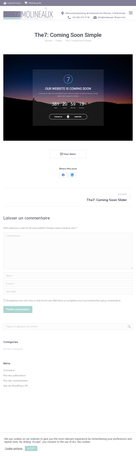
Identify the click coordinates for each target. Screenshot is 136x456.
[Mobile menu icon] (131, 13)
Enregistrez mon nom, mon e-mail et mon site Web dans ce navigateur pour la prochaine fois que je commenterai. (63, 300)
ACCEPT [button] (31, 448)
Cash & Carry (14, 3)
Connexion (9, 370)
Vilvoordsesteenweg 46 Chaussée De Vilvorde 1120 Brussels (95, 13)
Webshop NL (34, 3)
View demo (69, 153)
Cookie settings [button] (13, 448)
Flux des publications (14, 375)
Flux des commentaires (15, 380)
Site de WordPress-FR (15, 385)
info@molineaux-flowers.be (111, 17)
